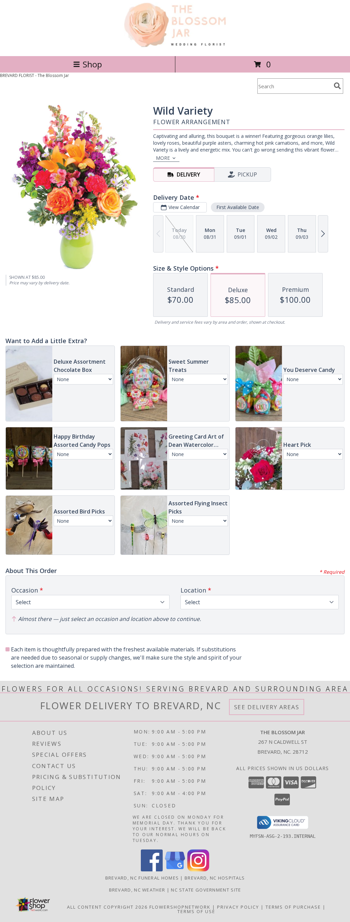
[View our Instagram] (198, 869)
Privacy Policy (238, 907)
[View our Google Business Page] (175, 869)
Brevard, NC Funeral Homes (142, 878)
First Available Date (237, 207)
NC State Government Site (206, 890)
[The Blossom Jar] (175, 46)
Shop (92, 64)
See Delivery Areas (266, 707)
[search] (337, 86)
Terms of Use (196, 911)
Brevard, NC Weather (137, 890)
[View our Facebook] (152, 869)
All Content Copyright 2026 (107, 907)
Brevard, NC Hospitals (215, 878)
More (163, 158)
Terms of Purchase (293, 907)
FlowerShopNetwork (180, 907)
